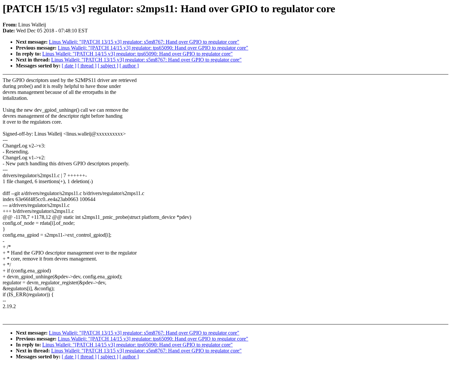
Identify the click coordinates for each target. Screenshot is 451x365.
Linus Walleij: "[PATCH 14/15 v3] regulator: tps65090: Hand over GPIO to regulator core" (153, 48)
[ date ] (69, 65)
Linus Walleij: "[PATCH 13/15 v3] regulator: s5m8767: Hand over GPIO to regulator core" (144, 42)
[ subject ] (108, 65)
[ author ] (129, 65)
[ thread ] (87, 65)
